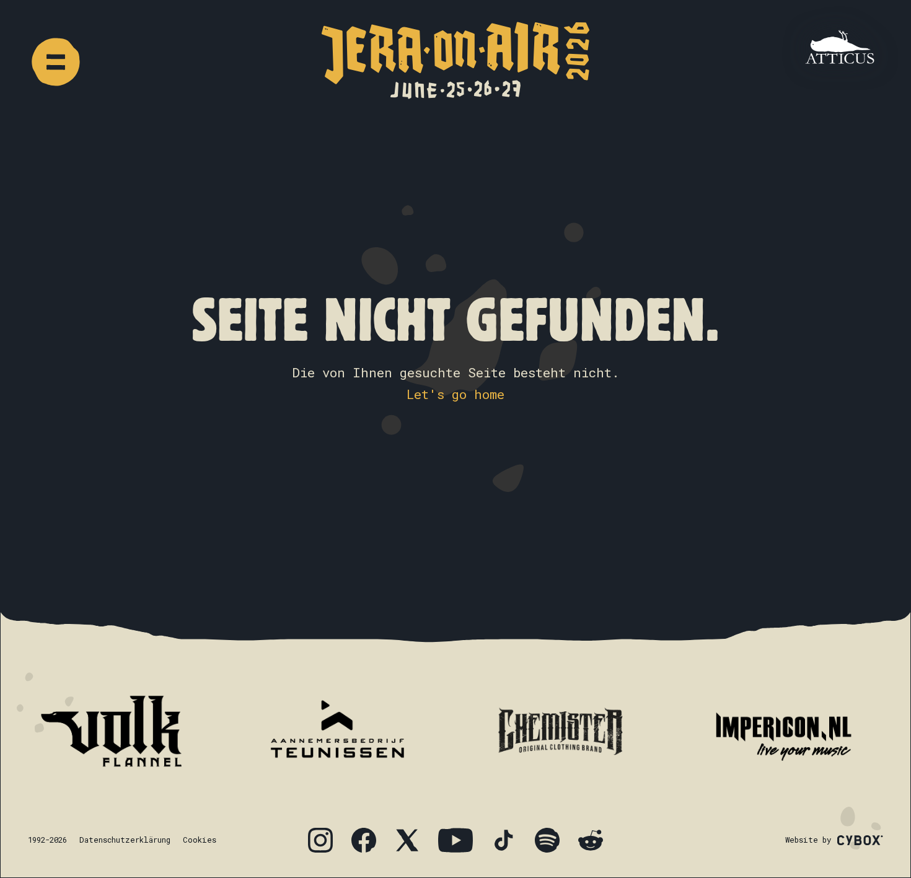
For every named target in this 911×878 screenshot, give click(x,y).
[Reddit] (590, 840)
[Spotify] (547, 840)
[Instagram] (320, 840)
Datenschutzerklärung (124, 840)
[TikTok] (503, 840)
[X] (407, 840)
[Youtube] (455, 840)
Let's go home (455, 394)
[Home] (455, 60)
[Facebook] (363, 840)
